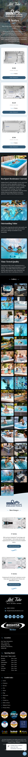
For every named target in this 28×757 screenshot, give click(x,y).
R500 (14, 137)
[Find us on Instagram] (14, 616)
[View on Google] (4, 732)
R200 (14, 68)
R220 (14, 103)
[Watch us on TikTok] (22, 616)
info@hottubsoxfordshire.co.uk (15, 610)
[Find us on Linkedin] (10, 616)
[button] (26, 4)
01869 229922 (11, 608)
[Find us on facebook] (6, 616)
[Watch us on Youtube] (18, 616)
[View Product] (14, 57)
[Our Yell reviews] (23, 732)
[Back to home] (14, 4)
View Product (14, 77)
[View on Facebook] (14, 732)
